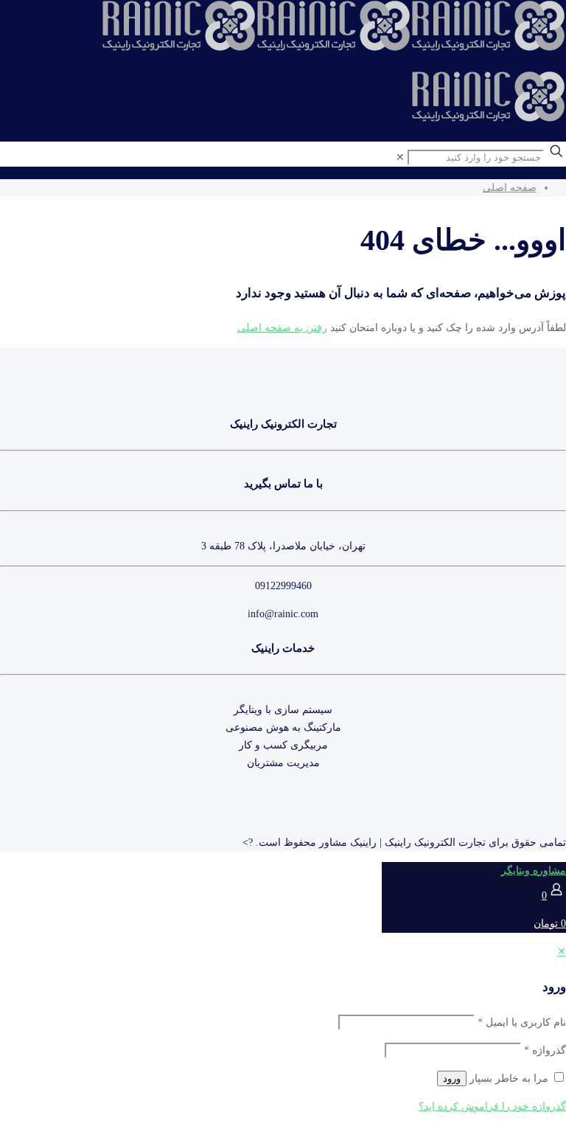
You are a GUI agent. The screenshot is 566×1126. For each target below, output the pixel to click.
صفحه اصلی (510, 187)
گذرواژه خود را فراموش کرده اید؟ (492, 1106)
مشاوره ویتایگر (533, 870)
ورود (452, 1078)
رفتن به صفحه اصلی (282, 327)
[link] (400, 157)
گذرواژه (545, 1050)
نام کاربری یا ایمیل (522, 1022)
